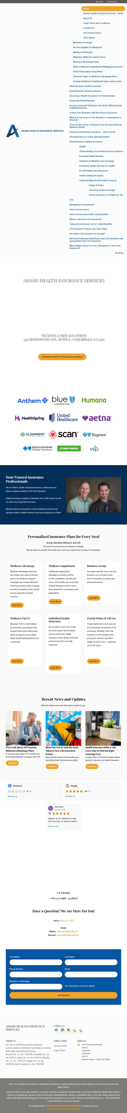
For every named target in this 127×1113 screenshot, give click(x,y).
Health (82, 146)
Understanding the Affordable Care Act (98, 180)
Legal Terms (59, 1050)
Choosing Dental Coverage (102, 190)
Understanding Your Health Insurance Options (101, 151)
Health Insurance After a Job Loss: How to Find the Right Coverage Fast (100, 750)
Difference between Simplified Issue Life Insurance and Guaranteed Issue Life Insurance (96, 239)
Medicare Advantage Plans (86, 62)
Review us (12, 796)
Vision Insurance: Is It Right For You (106, 195)
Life (71, 200)
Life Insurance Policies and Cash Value (88, 229)
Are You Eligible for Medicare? (87, 47)
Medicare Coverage (82, 42)
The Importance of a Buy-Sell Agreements (89, 137)
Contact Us (88, 28)
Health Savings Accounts (91, 175)
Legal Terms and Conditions (96, 23)
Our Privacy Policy (92, 33)
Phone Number (16, 969)
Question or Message (19, 981)
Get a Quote (89, 38)
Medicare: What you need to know (89, 57)
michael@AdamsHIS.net (68, 935)
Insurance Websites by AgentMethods (63, 1109)
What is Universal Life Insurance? (85, 219)
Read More (12, 763)
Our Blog (119, 253)
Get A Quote (112, 2)
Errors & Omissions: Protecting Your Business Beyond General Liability (95, 126)
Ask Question (63, 995)
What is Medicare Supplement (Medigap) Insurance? (98, 67)
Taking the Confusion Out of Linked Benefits (90, 224)
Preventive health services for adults (97, 166)
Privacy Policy (60, 1046)
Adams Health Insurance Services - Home (103, 13)
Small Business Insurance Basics (85, 91)
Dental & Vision (96, 185)
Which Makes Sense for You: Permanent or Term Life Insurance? (95, 247)
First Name (14, 957)
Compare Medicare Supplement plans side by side (97, 81)
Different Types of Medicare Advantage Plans (95, 76)
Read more (53, 826)
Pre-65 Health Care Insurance (93, 171)
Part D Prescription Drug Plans (88, 71)
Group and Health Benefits (82, 101)
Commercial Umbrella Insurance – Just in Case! (92, 132)
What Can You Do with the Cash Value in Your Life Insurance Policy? (62, 750)
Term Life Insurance (79, 209)
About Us (99, 2)
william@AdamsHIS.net (67, 931)
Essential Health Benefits (91, 156)
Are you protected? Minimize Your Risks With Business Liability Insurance (95, 106)
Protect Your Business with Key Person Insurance (93, 113)
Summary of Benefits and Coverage (96, 161)
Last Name (70, 957)
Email (67, 969)
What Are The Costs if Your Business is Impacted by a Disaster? (95, 118)
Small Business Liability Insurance (85, 142)
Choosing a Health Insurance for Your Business (92, 96)
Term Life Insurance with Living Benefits (88, 214)
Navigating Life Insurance (81, 204)
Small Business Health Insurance (85, 86)
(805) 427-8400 (67, 921)
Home (86, 8)
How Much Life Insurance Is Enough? (87, 234)
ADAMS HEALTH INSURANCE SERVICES (63, 1106)
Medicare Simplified (82, 52)
